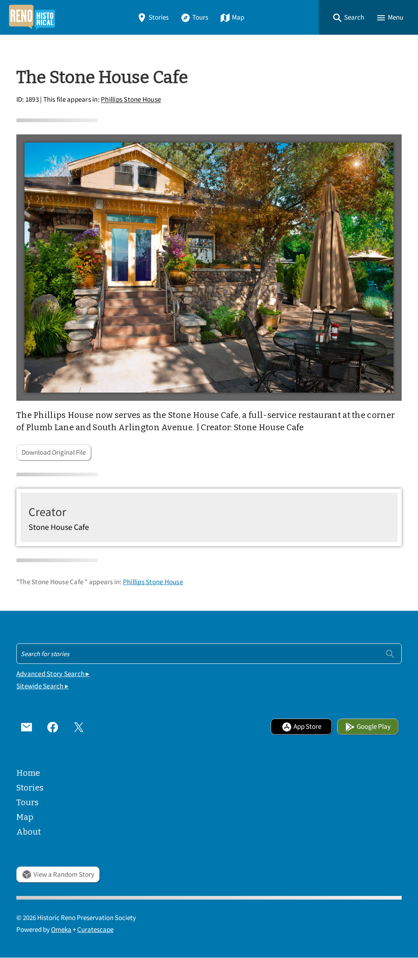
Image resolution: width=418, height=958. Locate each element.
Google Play (374, 726)
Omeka (61, 929)
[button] (348, 17)
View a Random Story (63, 874)
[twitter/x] (79, 727)
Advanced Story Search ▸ (53, 674)
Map (238, 17)
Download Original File (54, 452)
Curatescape (95, 929)
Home (28, 773)
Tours (200, 17)
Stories (159, 17)
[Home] (32, 17)
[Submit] (390, 653)
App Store (307, 726)
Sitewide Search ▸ (42, 686)
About (28, 832)
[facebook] (52, 727)
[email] (26, 727)
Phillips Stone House (131, 100)
